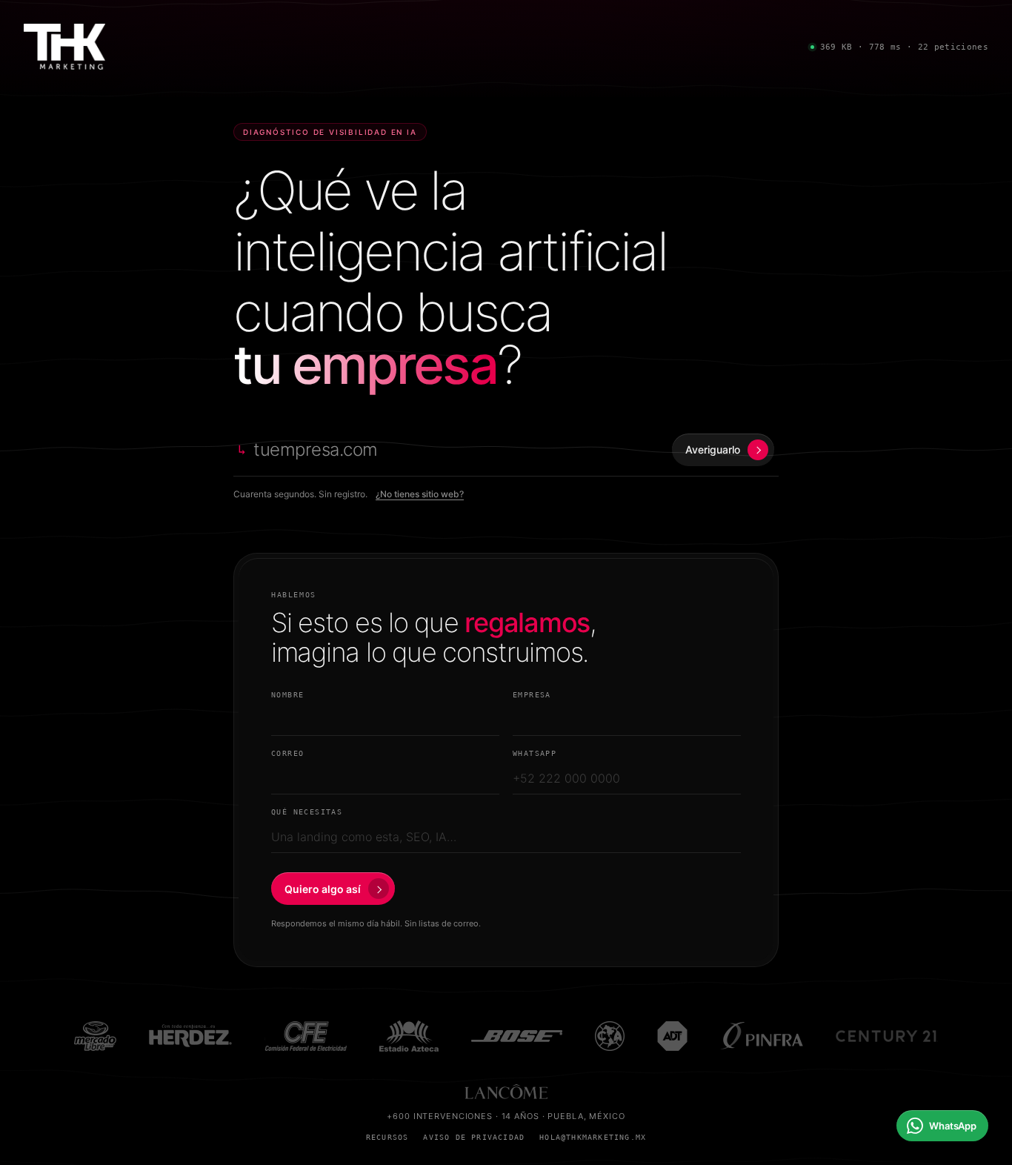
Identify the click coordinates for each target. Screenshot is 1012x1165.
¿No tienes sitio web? (420, 493)
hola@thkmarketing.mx (592, 1137)
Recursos (387, 1137)
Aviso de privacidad (474, 1137)
